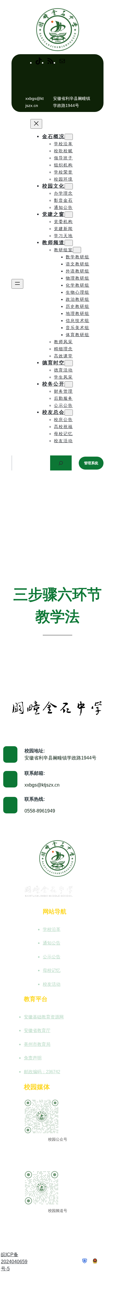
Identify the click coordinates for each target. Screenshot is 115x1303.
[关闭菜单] (36, 124)
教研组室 (63, 249)
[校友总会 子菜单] (69, 412)
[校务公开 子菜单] (69, 384)
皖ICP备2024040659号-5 (14, 1261)
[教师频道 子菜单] (69, 243)
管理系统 (91, 463)
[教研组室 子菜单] (77, 250)
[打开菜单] (17, 284)
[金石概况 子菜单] (69, 137)
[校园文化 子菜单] (69, 186)
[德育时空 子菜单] (69, 363)
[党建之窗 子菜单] (69, 215)
